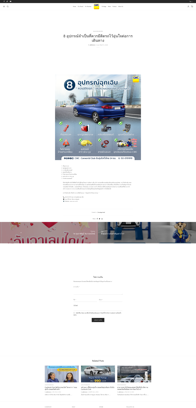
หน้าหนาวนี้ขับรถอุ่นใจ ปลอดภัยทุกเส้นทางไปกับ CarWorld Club (97, 388)
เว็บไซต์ (76, 305)
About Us (120, 6)
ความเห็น (77, 287)
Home (74, 6)
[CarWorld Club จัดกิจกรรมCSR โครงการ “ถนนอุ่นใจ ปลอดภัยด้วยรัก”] (62, 374)
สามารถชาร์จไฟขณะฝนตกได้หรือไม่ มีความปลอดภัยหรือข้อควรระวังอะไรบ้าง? (132, 388)
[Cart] (192, 6)
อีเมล (101, 300)
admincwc (92, 45)
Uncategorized (98, 31)
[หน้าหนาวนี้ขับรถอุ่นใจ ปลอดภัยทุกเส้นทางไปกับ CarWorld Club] (98, 374)
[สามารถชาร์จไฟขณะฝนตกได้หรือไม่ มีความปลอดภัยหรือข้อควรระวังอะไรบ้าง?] (134, 374)
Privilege (104, 6)
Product (115, 6)
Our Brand (80, 6)
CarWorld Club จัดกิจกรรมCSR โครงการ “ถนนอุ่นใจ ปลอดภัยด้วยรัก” (61, 388)
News (109, 6)
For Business (88, 6)
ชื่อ (75, 300)
